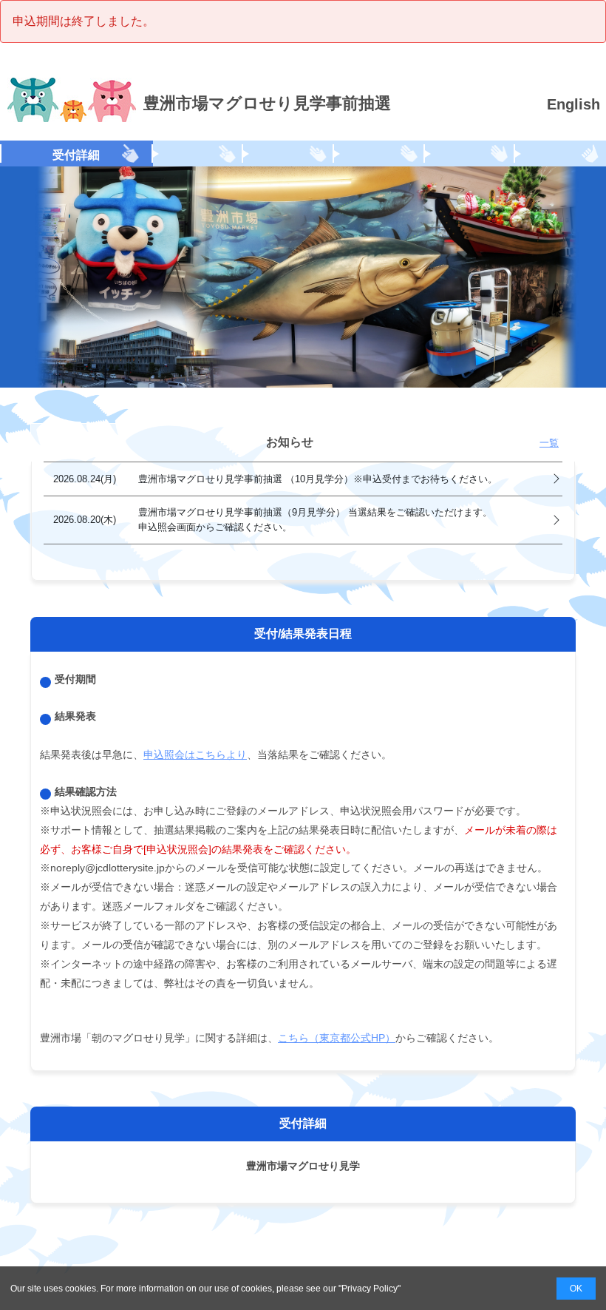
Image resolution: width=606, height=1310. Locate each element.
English (573, 104)
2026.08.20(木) (272, 519)
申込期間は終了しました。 (83, 21)
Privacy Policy (369, 1288)
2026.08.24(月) (275, 479)
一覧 (549, 442)
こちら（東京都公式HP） (336, 1038)
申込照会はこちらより (195, 754)
